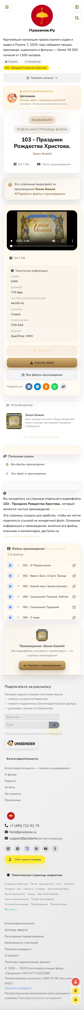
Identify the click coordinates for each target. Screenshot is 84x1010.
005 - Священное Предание (41, 607)
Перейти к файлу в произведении (41, 194)
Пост (59, 884)
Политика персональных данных (27, 962)
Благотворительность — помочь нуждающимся (37, 768)
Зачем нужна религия (17, 899)
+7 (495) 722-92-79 (24, 825)
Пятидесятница (58, 904)
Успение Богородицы (17, 904)
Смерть (31, 894)
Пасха (33, 884)
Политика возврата (18, 949)
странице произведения (20, 536)
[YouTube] (45, 848)
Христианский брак (58, 888)
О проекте (12, 955)
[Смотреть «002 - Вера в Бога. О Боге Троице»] (10, 576)
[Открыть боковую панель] (77, 7)
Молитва (69, 884)
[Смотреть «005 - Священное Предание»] (10, 607)
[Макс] (26, 848)
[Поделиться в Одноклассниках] (46, 386)
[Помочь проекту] (76, 982)
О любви (40, 888)
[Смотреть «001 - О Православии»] (10, 565)
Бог (19, 888)
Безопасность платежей (21, 943)
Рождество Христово (16, 884)
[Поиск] (77, 18)
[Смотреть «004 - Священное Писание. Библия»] (10, 597)
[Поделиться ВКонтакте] (28, 386)
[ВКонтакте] (8, 848)
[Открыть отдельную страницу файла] (74, 565)
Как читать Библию (48, 894)
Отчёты (10, 787)
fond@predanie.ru (23, 832)
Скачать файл (44, 363)
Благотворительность (22, 759)
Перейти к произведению (44, 437)
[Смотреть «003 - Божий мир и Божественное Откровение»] (10, 586)
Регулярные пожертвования (24, 936)
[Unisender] (21, 743)
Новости (10, 781)
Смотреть (44, 350)
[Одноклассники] (55, 848)
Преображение (39, 904)
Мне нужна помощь (28, 859)
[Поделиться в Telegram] (37, 386)
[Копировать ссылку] (63, 386)
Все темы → (11, 909)
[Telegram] (17, 848)
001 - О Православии (37, 565)
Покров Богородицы (42, 899)
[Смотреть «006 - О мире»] (10, 618)
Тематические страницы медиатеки (37, 875)
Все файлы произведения (44, 375)
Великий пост (46, 884)
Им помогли (13, 794)
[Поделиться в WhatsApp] (54, 386)
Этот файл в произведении (28, 473)
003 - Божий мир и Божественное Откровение (46, 586)
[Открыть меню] (7, 7)
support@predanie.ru (36, 838)
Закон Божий (42, 154)
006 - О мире (31, 617)
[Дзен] (36, 848)
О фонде (11, 774)
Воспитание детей (15, 894)
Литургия (10, 888)
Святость (28, 888)
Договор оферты (16, 930)
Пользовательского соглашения (40, 998)
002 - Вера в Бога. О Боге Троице (44, 576)
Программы (13, 800)
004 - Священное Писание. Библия (45, 597)
